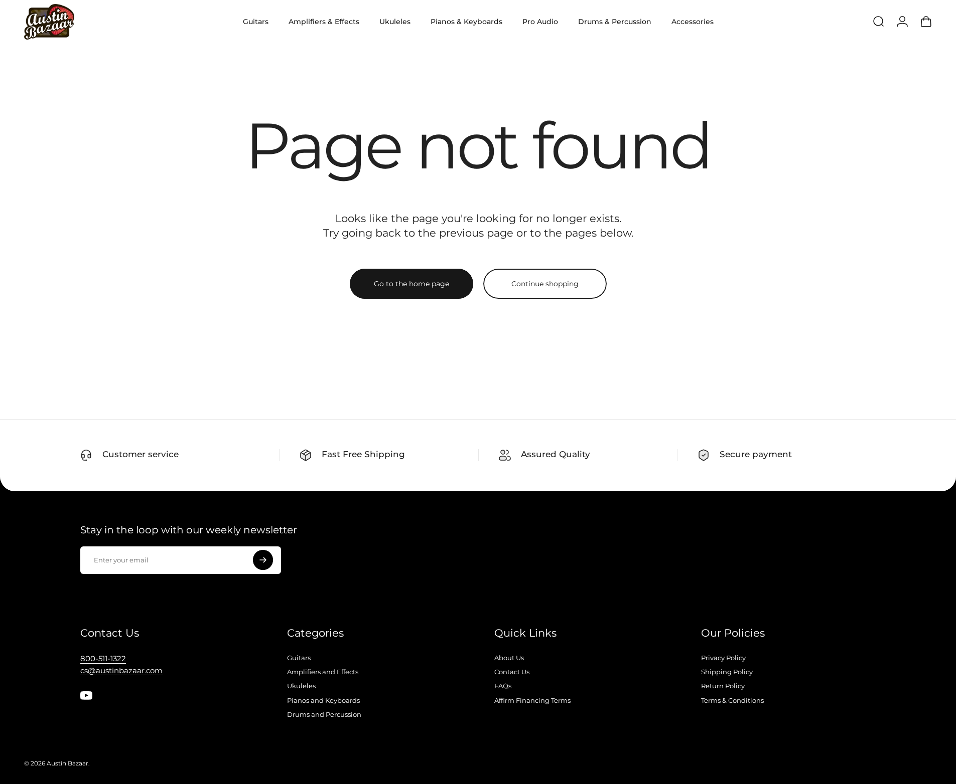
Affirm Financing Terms (532, 700)
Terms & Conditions (732, 700)
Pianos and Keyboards (323, 700)
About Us (509, 658)
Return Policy (723, 686)
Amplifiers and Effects (322, 672)
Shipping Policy (727, 672)
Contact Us (511, 672)
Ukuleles (301, 686)
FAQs (502, 686)
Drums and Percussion (324, 714)
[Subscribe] (263, 560)
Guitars (299, 658)
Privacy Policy (723, 658)
